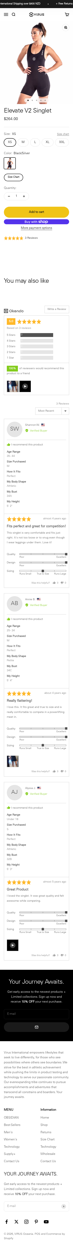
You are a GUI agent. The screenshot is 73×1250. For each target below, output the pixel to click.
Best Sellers (12, 1125)
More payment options (36, 228)
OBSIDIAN (11, 1117)
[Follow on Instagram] (26, 1221)
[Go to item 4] (40, 100)
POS (37, 1234)
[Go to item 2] (32, 100)
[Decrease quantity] (9, 196)
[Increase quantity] (24, 196)
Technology (12, 1146)
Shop (44, 1125)
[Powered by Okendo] (14, 311)
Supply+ (10, 1154)
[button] (21, 238)
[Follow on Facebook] (6, 1221)
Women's (10, 1139)
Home (44, 1117)
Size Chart (13, 177)
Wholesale (47, 1154)
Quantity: (10, 188)
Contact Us (11, 1161)
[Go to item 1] (28, 100)
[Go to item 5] (45, 100)
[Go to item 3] (36, 100)
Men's (8, 1132)
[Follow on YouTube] (46, 1221)
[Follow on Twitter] (16, 1221)
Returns (45, 1132)
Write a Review (56, 309)
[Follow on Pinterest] (36, 1221)
